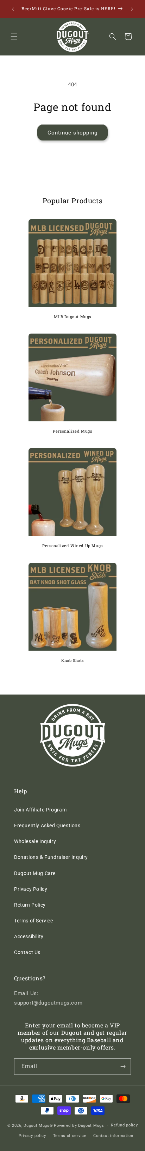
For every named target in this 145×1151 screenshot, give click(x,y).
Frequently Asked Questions (47, 825)
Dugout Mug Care (35, 873)
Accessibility (29, 936)
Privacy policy (32, 1135)
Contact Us (27, 952)
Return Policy (30, 905)
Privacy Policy (30, 889)
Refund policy (124, 1125)
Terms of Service (33, 920)
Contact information (113, 1135)
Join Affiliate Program (40, 810)
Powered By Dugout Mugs (79, 1125)
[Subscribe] (123, 1066)
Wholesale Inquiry (35, 841)
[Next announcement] (132, 9)
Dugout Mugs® (38, 1125)
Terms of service (70, 1135)
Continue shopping (72, 133)
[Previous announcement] (13, 9)
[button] (14, 36)
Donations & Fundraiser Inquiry (51, 857)
